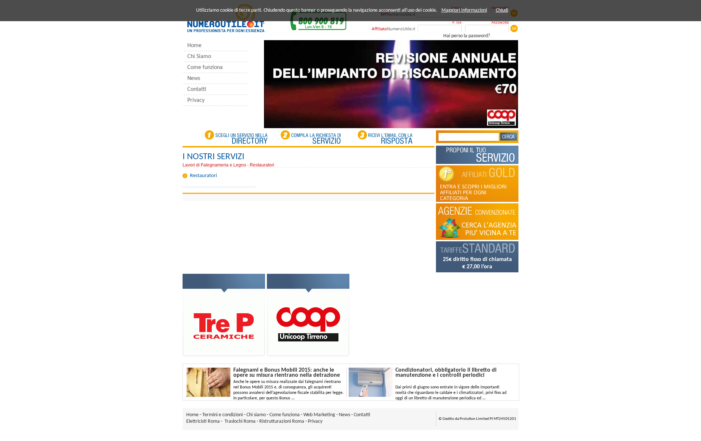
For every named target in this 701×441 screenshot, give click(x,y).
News (193, 78)
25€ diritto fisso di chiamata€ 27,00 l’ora (477, 263)
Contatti (196, 89)
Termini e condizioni (222, 415)
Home (194, 46)
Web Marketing (319, 415)
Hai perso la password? (466, 36)
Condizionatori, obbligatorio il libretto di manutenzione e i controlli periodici (446, 373)
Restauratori (203, 176)
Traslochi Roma (240, 421)
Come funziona (205, 67)
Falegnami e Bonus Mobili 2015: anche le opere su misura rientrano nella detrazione (286, 373)
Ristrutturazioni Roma (281, 421)
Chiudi (502, 10)
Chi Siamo (199, 57)
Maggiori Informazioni (464, 10)
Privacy (195, 100)
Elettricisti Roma (203, 421)
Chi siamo (256, 415)
